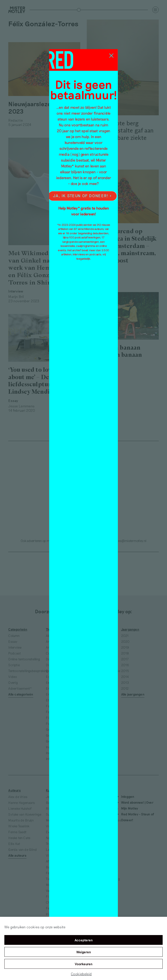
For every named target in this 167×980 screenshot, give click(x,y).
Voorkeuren (83, 964)
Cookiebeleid (81, 974)
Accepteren (84, 940)
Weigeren (83, 952)
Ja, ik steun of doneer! (80, 195)
